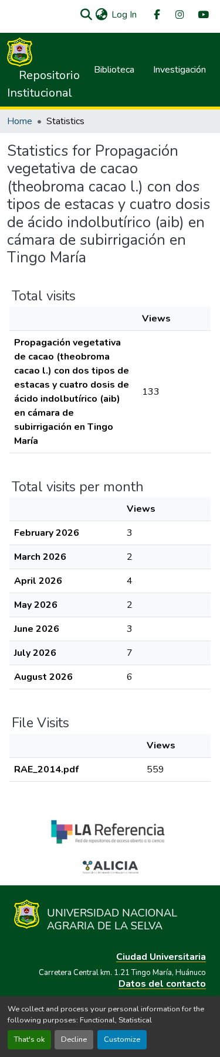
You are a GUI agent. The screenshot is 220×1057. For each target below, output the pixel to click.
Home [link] (19, 121)
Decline (74, 1039)
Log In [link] (124, 14)
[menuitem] (156, 15)
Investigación (179, 69)
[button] (86, 15)
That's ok (29, 1039)
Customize (122, 1039)
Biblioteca (114, 69)
